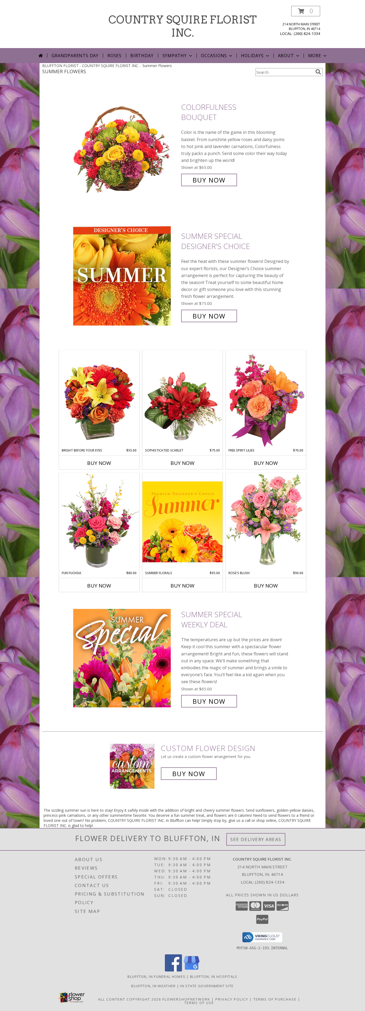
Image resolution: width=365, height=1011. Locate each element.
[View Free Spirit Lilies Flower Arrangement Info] (266, 399)
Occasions (214, 56)
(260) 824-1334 (307, 33)
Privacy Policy (231, 999)
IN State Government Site (207, 985)
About (286, 56)
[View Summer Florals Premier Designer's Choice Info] (182, 521)
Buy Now (209, 180)
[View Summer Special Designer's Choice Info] (125, 276)
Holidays (252, 56)
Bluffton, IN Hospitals (214, 976)
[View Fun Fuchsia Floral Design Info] (99, 521)
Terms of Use (199, 1002)
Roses (114, 56)
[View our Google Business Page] (191, 970)
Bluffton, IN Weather (153, 985)
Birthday (141, 56)
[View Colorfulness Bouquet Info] (125, 143)
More (314, 56)
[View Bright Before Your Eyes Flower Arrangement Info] (99, 399)
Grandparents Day (75, 56)
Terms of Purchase (275, 999)
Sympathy (174, 56)
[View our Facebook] (173, 970)
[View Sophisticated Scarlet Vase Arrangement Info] (182, 399)
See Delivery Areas (255, 839)
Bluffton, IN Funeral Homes (156, 976)
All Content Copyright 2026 (129, 999)
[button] (305, 11)
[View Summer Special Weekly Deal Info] (125, 657)
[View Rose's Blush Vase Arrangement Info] (266, 521)
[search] (318, 72)
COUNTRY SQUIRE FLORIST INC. (182, 26)
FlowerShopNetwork (186, 999)
